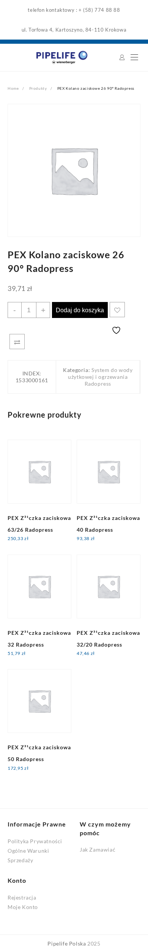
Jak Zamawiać (97, 849)
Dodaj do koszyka (80, 310)
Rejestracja (22, 897)
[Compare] (17, 341)
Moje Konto (23, 907)
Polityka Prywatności (35, 841)
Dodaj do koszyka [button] (36, 543)
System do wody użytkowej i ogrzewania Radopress (100, 377)
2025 (93, 943)
